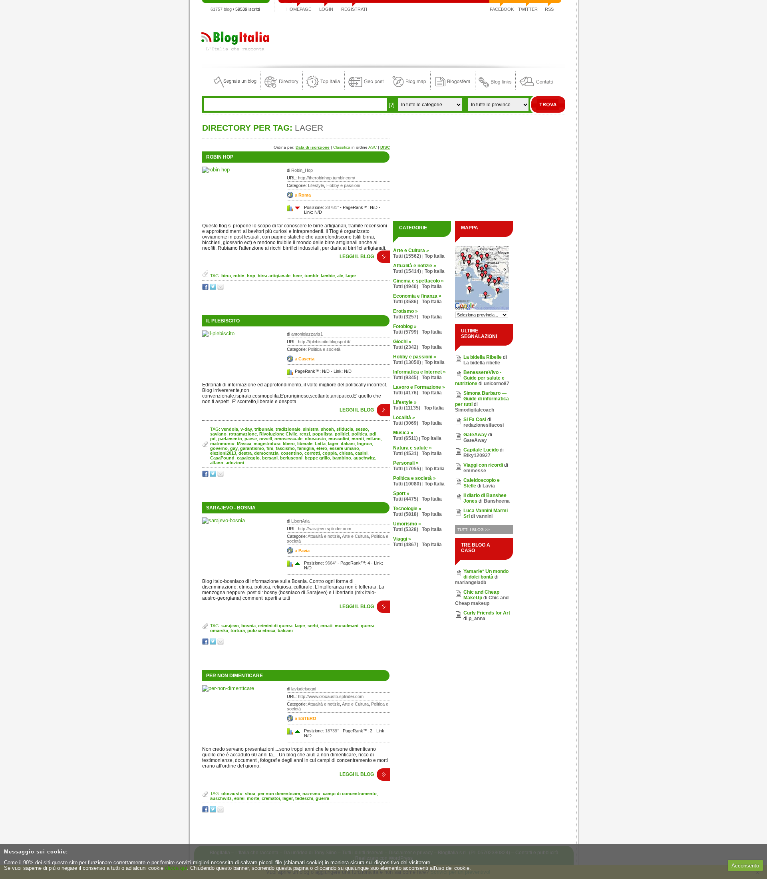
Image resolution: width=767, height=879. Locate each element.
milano (373, 438)
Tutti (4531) (405, 453)
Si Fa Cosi (474, 419)
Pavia (304, 550)
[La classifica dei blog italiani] (324, 88)
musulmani (346, 625)
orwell (265, 438)
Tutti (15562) (407, 256)
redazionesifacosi (483, 425)
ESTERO (307, 718)
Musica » (403, 433)
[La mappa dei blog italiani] (409, 88)
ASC (372, 147)
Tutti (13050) (407, 362)
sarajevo (230, 625)
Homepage (298, 9)
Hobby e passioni (343, 185)
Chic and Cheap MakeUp (481, 595)
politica (359, 434)
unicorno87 (496, 383)
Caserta (306, 358)
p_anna (477, 618)
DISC (385, 147)
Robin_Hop (302, 170)
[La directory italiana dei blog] (281, 88)
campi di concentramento (350, 793)
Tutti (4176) (405, 393)
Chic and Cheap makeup (482, 600)
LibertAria (300, 521)
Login (326, 9)
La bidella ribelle (481, 363)
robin (238, 275)
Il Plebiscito (223, 321)
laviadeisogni (303, 688)
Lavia (489, 486)
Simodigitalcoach (474, 410)
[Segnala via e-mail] (221, 288)
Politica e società (324, 349)
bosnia (248, 625)
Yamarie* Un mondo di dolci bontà (486, 574)
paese (250, 438)
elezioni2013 (223, 453)
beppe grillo (317, 457)
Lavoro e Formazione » (419, 387)
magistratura (267, 443)
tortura (237, 630)
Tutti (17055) (407, 468)
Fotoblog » (405, 326)
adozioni (235, 462)
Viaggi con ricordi (483, 465)
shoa (250, 793)
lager (351, 275)
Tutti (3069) (405, 423)
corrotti (312, 453)
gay (234, 448)
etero (321, 448)
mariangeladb (470, 582)
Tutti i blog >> (473, 529)
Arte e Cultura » (411, 250)
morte (253, 798)
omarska (219, 630)
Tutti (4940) (405, 286)
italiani (348, 443)
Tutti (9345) (405, 377)
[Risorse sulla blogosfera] (452, 88)
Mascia (244, 443)
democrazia (266, 453)
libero (289, 443)
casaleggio (248, 457)
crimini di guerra (275, 625)
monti (358, 438)
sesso (362, 429)
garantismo (252, 448)
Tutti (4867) (405, 544)
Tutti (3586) (405, 301)
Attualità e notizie (324, 536)
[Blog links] (495, 88)
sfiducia (344, 429)
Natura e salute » (412, 448)
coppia (329, 453)
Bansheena (497, 501)
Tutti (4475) (405, 499)
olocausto (315, 438)
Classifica (341, 147)
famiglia (305, 448)
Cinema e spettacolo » (418, 281)
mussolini (338, 438)
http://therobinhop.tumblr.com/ (326, 177)
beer (297, 275)
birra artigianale (274, 275)
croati (326, 625)
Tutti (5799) (405, 332)
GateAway (475, 435)
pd (213, 438)
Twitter (528, 9)
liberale (304, 443)
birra (226, 275)
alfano (216, 462)
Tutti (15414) (407, 271)
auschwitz (364, 457)
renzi (305, 434)
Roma (304, 195)
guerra (367, 625)
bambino (341, 457)
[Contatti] (536, 88)
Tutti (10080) (407, 484)
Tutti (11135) (406, 408)
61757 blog (221, 9)
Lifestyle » (405, 402)
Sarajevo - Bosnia (231, 508)
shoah (327, 429)
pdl (373, 434)
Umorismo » (407, 524)
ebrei (239, 798)
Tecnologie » (407, 508)
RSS (549, 9)
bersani (270, 457)
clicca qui (176, 868)
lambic (328, 275)
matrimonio (222, 443)
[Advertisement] (419, 38)
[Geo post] (366, 88)
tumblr (311, 275)
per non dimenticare (279, 793)
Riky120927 (477, 455)
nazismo (311, 793)
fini (269, 448)
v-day (246, 429)
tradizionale (288, 429)
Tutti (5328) (405, 529)
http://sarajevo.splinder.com (324, 528)
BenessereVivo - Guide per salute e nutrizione (480, 378)
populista (322, 434)
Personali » (406, 463)
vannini (484, 516)
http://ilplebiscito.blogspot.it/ (324, 341)
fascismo (285, 448)
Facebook (502, 9)
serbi (313, 625)
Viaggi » (402, 539)
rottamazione (243, 434)
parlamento (230, 438)
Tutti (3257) (405, 317)
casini (361, 453)
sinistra (310, 429)
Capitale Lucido (481, 450)
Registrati (354, 9)
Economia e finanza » (417, 296)
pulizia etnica (261, 630)
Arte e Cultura (355, 536)
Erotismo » (405, 311)
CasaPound (222, 457)
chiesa (346, 453)
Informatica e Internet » (419, 372)
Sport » (401, 493)
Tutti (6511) (405, 438)
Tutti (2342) (405, 347)
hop (251, 275)
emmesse (474, 470)
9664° (330, 563)
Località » (404, 417)
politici (342, 434)
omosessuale (288, 438)
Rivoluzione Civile (278, 434)
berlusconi (291, 457)
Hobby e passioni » (414, 357)
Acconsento (745, 866)
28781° (332, 207)
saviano (218, 434)
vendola (229, 429)
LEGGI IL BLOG (357, 256)
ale (340, 275)
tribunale (263, 429)
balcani (285, 630)
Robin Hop (219, 157)
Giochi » (402, 341)
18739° (332, 730)
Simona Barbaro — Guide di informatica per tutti (482, 398)
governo (219, 448)
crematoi (271, 798)
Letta (320, 443)
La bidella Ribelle (482, 357)
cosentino (291, 453)
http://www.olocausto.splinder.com (331, 696)
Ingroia (364, 443)
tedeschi (304, 798)
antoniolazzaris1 (307, 334)
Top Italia (435, 256)
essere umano (344, 448)
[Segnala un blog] (235, 88)
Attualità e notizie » (414, 265)
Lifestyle (316, 185)
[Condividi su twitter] (213, 288)
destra (245, 453)
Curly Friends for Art (486, 613)
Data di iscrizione (313, 147)
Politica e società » (414, 478)
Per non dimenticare (234, 675)
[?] (392, 105)
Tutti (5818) (405, 514)
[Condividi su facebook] (206, 288)
